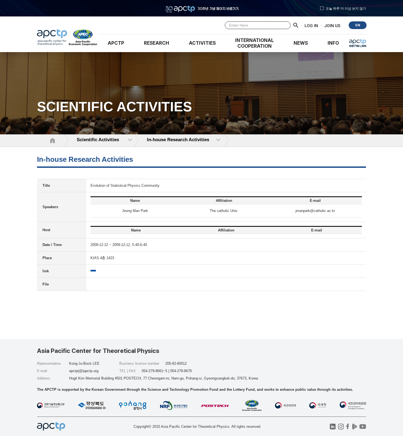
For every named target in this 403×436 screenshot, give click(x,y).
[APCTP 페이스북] (347, 426)
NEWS (301, 43)
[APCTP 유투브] (362, 426)
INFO (333, 43)
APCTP (116, 43)
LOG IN (311, 25)
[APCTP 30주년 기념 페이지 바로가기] (201, 8)
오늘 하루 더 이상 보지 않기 (346, 8)
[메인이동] (52, 38)
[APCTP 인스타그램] (340, 426)
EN (357, 25)
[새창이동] (83, 38)
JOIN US (332, 25)
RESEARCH (156, 43)
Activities (202, 43)
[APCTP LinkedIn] (332, 426)
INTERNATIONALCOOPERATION (254, 43)
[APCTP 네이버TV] (354, 426)
